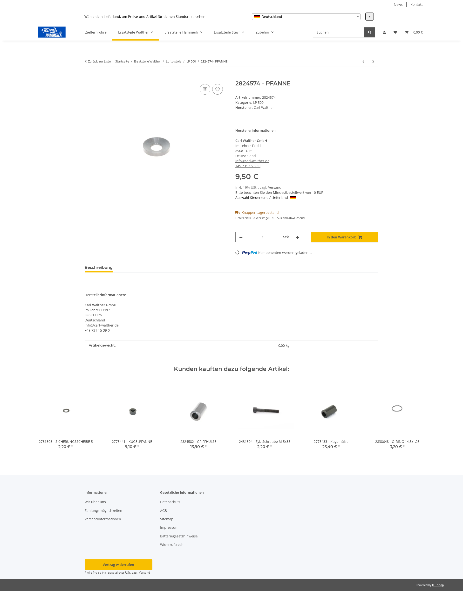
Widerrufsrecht (172, 544)
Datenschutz (170, 502)
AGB (163, 510)
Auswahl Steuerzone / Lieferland (262, 197)
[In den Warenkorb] (88, 77)
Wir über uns (95, 502)
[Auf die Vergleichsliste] (205, 89)
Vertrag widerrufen (118, 564)
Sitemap (166, 519)
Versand (274, 187)
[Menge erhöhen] (297, 237)
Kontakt (416, 4)
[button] (384, 32)
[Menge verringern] (241, 237)
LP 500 (258, 102)
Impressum (169, 527)
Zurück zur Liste (99, 61)
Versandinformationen (103, 519)
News (398, 4)
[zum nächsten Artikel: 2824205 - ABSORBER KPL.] (373, 61)
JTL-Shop (438, 585)
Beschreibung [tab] (99, 267)
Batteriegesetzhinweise (179, 536)
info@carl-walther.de (252, 161)
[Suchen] (369, 32)
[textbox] (306, 17)
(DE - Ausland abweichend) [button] (288, 218)
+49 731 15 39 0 (247, 166)
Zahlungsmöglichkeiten (103, 510)
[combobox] (306, 16)
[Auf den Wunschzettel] (217, 89)
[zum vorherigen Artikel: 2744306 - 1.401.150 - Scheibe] (363, 61)
